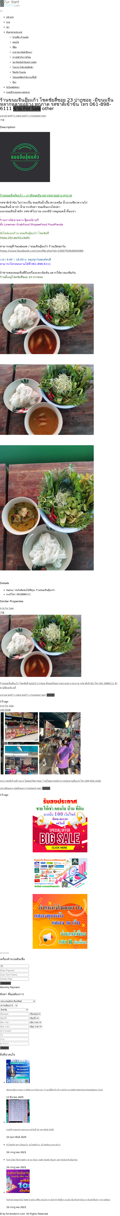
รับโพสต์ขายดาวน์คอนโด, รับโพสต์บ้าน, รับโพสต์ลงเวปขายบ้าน (33, 1145)
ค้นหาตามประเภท (14, 32)
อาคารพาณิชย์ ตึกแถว (22, 52)
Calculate (5, 983)
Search (4, 1048)
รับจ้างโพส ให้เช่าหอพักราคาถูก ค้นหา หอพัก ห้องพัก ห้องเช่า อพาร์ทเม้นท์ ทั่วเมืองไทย (41, 1160)
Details (50, 695)
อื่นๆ (14, 82)
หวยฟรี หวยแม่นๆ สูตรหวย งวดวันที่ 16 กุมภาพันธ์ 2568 (30, 1129)
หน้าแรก (10, 17)
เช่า (7, 27)
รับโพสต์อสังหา (13, 87)
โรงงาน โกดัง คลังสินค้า (22, 67)
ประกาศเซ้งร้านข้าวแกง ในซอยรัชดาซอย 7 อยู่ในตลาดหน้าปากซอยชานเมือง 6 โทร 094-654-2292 (50, 781)
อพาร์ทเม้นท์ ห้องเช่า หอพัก (24, 62)
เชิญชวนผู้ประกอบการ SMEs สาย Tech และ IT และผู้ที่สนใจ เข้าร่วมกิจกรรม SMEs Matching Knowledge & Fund (54, 1090)
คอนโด (15, 42)
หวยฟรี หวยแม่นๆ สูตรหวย (18, 92)
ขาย (8, 22)
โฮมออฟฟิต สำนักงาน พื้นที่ (24, 77)
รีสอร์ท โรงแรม (19, 72)
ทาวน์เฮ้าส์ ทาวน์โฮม (21, 57)
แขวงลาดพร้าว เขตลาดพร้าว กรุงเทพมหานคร (23, 115)
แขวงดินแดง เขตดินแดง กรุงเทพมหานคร (21, 788)
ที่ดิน (14, 47)
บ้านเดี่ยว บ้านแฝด (20, 37)
